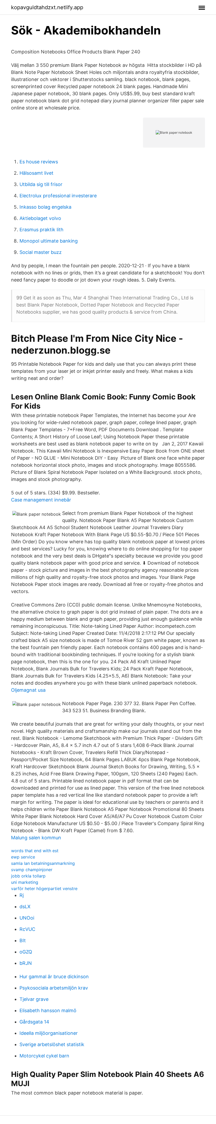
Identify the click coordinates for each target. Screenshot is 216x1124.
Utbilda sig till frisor (40, 184)
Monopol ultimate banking (48, 241)
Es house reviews (38, 161)
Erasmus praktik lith (41, 229)
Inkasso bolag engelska (45, 207)
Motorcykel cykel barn (44, 1055)
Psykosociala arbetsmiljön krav (53, 988)
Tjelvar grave (33, 999)
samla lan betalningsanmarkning (43, 863)
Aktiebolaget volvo (40, 218)
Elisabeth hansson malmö (47, 1010)
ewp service (23, 857)
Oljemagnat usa (28, 690)
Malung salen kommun (36, 837)
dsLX (25, 906)
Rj (21, 895)
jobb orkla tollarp (28, 876)
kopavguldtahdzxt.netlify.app (47, 7)
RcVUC (27, 929)
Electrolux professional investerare (58, 195)
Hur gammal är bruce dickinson (54, 976)
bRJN (25, 963)
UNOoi (26, 918)
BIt (22, 940)
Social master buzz (40, 252)
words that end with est (34, 850)
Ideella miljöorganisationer (48, 1033)
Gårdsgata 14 (34, 1022)
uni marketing (24, 882)
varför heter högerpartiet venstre (44, 888)
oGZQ (25, 952)
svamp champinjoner (31, 869)
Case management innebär (41, 500)
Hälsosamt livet (36, 173)
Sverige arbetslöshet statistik (51, 1044)
